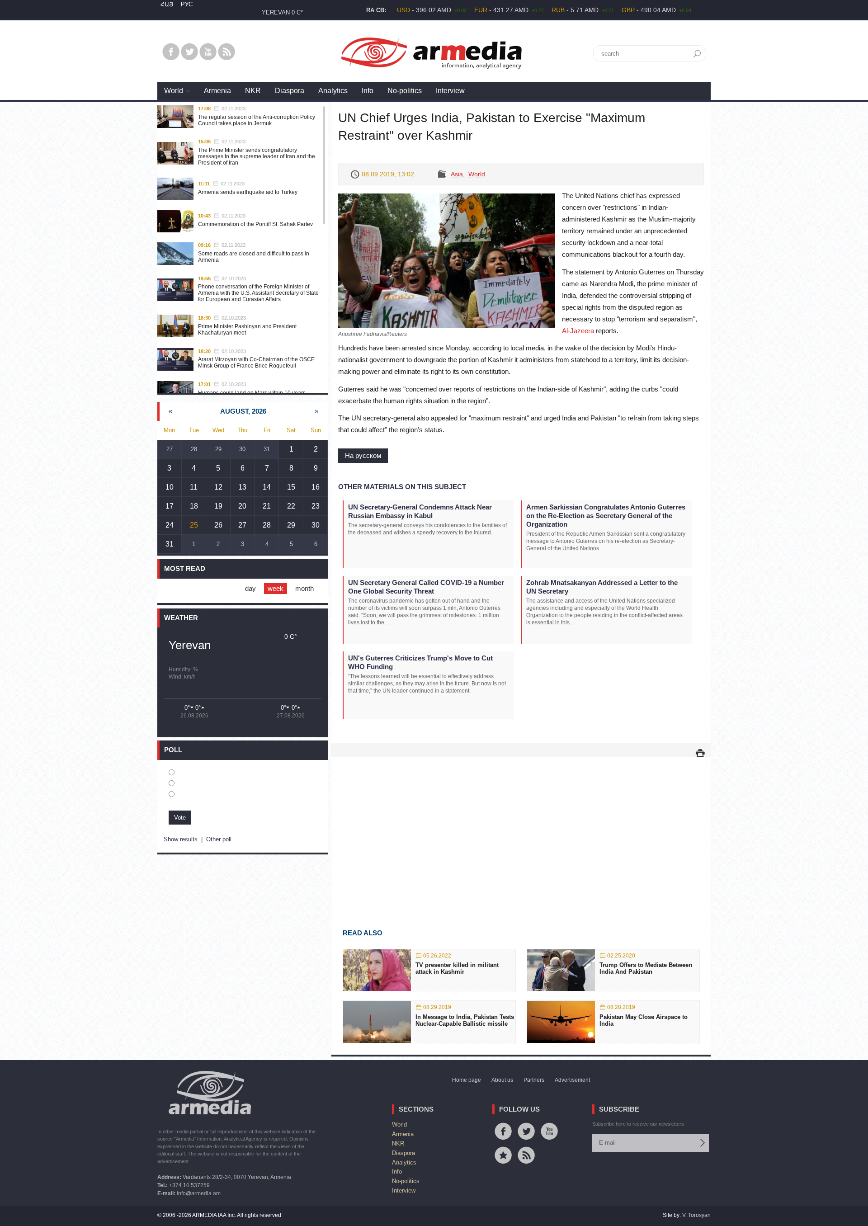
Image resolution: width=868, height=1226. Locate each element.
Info (367, 90)
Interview (450, 90)
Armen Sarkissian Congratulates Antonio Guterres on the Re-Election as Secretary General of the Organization (605, 515)
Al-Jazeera (578, 331)
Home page (466, 1080)
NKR (253, 90)
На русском (363, 455)
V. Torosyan (696, 1215)
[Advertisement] (521, 829)
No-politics (404, 90)
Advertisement (572, 1080)
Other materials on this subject (402, 486)
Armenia (217, 90)
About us (502, 1080)
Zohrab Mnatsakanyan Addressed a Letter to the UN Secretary (602, 587)
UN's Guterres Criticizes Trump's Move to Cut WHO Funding (420, 662)
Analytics (333, 90)
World (173, 90)
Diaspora (289, 90)
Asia (457, 174)
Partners (534, 1080)
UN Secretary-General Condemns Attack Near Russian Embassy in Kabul (420, 511)
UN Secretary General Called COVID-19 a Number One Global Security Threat (426, 587)
